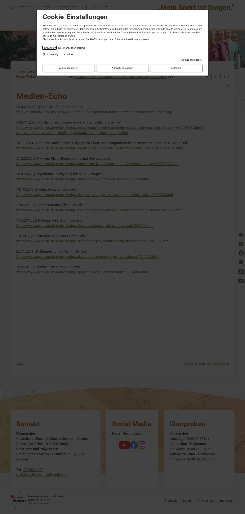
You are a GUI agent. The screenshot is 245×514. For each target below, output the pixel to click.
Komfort (68, 54)
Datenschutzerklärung (71, 47)
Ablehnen (176, 68)
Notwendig (52, 54)
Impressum (49, 47)
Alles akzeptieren (68, 68)
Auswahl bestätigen (122, 68)
